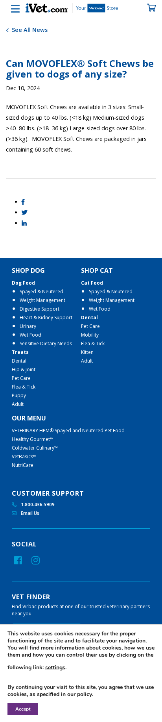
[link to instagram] (36, 560)
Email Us (29, 513)
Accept (22, 709)
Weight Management (42, 300)
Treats (20, 352)
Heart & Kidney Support (46, 317)
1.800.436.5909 (37, 504)
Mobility (90, 334)
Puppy (19, 395)
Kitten (87, 352)
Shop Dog (28, 270)
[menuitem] (46, 337)
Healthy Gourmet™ (32, 439)
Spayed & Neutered (41, 291)
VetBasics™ (24, 456)
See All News (29, 29)
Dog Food (23, 283)
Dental (19, 360)
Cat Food (92, 283)
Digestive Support (39, 308)
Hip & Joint (23, 369)
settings (55, 667)
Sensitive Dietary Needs (46, 343)
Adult (18, 404)
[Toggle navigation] (10, 9)
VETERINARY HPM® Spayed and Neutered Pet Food (68, 430)
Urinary (28, 326)
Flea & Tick (23, 386)
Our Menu (29, 418)
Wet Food (30, 334)
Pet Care (21, 378)
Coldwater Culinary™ (35, 447)
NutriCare (22, 465)
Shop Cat (97, 270)
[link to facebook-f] (18, 560)
